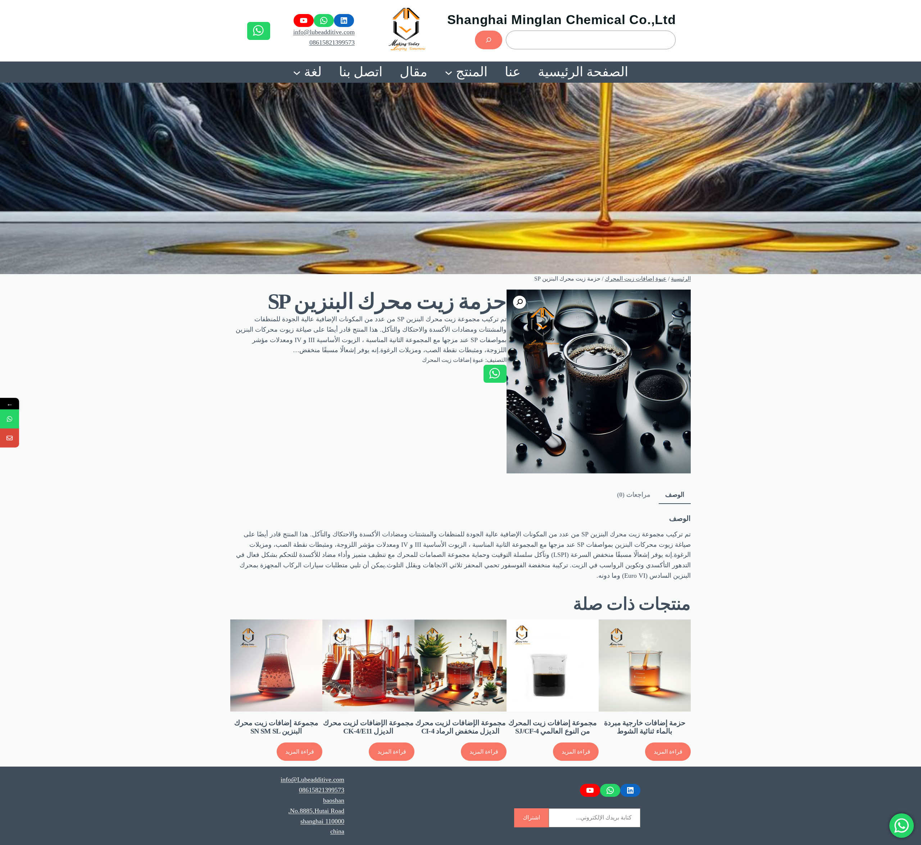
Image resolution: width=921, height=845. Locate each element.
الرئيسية (681, 279)
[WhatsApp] (9, 418)
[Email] (9, 438)
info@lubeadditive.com (324, 32)
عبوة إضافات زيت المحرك (636, 279)
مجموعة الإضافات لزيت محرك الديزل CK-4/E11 (368, 727)
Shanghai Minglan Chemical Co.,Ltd (561, 19)
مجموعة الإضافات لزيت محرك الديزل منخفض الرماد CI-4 (460, 727)
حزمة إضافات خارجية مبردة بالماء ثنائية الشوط (644, 727)
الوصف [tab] (674, 494)
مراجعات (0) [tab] (633, 494)
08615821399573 (332, 42)
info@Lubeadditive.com (312, 779)
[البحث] (488, 40)
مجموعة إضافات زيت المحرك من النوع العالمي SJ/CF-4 (552, 727)
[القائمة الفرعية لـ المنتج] (449, 72)
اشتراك (531, 817)
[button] (519, 302)
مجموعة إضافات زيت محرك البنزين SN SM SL (276, 727)
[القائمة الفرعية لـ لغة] (297, 72)
